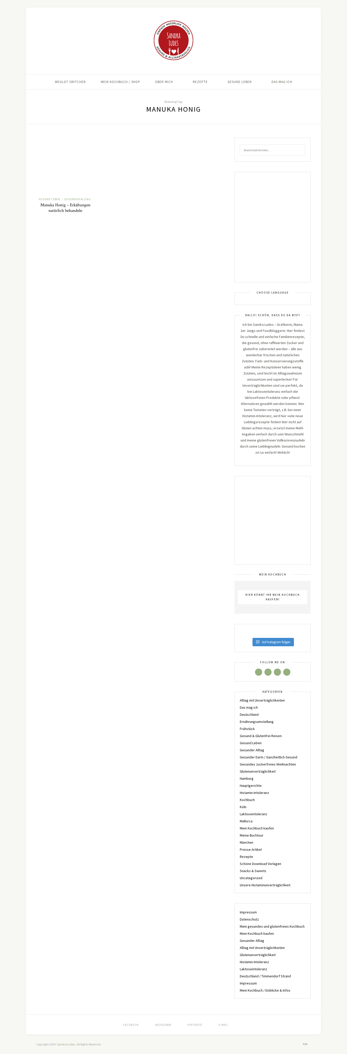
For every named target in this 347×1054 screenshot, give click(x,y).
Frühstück (247, 728)
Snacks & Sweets (253, 871)
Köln (243, 807)
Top (305, 1044)
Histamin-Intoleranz (254, 792)
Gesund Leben (240, 82)
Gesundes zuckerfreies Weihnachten (268, 764)
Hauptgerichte (251, 785)
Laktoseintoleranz (253, 814)
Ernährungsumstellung (257, 721)
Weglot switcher (70, 82)
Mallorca (246, 821)
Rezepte (200, 82)
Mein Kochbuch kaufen (257, 828)
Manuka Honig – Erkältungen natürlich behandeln (65, 207)
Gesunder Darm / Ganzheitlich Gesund (268, 757)
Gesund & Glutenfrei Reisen (261, 736)
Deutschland (249, 714)
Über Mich (164, 82)
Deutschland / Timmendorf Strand (265, 976)
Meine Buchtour (251, 835)
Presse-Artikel (251, 849)
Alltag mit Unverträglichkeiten (262, 700)
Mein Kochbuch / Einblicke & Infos (265, 990)
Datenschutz (249, 919)
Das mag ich (282, 82)
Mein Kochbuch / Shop (120, 82)
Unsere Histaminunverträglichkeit (265, 885)
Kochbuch (247, 799)
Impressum (248, 912)
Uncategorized (251, 878)
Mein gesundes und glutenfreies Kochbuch (272, 926)
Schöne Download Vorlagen (260, 863)
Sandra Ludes (66, 1044)
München (246, 842)
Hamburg (247, 778)
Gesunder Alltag (77, 199)
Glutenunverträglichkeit (258, 771)
